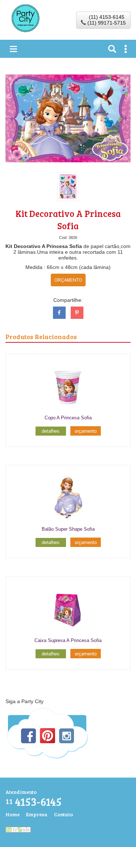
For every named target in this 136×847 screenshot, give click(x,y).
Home (12, 814)
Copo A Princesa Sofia (68, 417)
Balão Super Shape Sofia (68, 529)
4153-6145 (33, 801)
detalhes (50, 431)
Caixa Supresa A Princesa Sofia (68, 640)
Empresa (37, 814)
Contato (63, 814)
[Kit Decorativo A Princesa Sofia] (68, 118)
